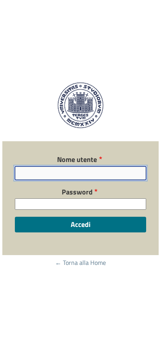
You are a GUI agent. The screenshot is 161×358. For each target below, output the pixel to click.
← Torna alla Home (80, 262)
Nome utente (77, 160)
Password (77, 192)
